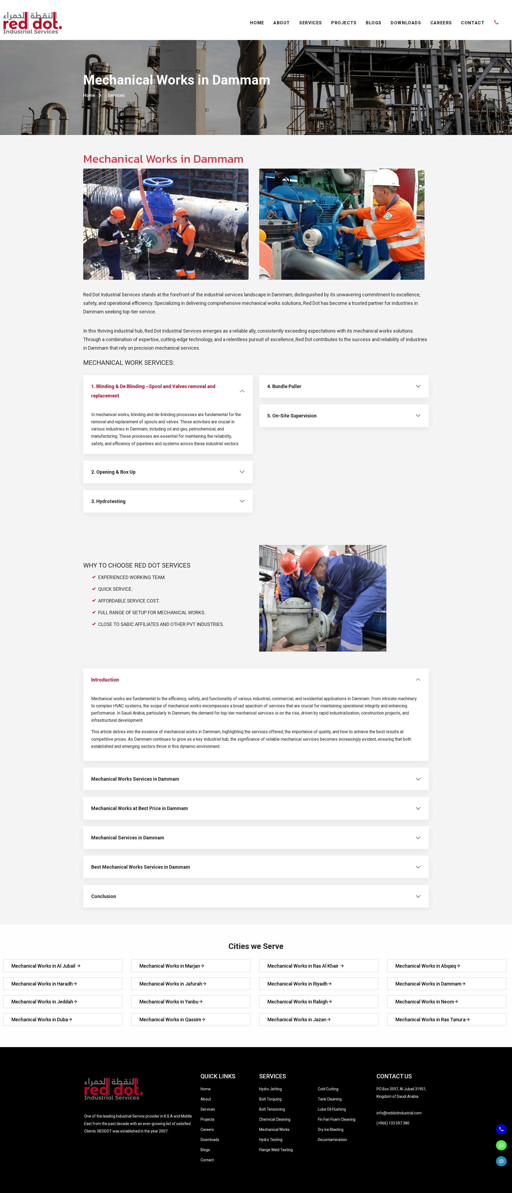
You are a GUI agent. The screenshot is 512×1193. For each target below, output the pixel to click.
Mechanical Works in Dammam (428, 984)
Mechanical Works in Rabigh (297, 1001)
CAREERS (441, 22)
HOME (257, 22)
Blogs (205, 1150)
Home (89, 95)
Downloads (210, 1140)
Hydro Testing (270, 1140)
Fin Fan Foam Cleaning (336, 1119)
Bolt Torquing (270, 1099)
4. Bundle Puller (284, 386)
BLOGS (374, 22)
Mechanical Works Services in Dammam (135, 779)
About (206, 1099)
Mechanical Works (274, 1129)
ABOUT (281, 22)
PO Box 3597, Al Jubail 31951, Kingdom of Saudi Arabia (401, 1093)
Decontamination (332, 1140)
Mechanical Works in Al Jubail (43, 966)
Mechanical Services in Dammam (127, 837)
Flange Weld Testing (276, 1150)
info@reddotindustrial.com (399, 1113)
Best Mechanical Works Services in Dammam (140, 867)
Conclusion (103, 896)
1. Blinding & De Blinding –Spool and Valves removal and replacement (153, 391)
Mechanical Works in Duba (39, 1019)
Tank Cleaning (330, 1099)
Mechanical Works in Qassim (170, 1019)
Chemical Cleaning (274, 1119)
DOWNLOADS (406, 22)
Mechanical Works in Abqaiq (425, 966)
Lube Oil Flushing (332, 1109)
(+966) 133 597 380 (393, 1123)
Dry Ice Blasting (330, 1129)
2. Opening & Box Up (113, 472)
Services (208, 1109)
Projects (207, 1119)
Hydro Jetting (270, 1089)
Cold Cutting (328, 1089)
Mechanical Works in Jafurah (170, 984)
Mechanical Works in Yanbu (168, 1001)
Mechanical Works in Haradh (42, 984)
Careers (207, 1129)
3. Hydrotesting (108, 501)
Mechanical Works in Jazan (296, 1019)
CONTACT (473, 22)
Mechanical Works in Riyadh (297, 984)
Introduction (105, 680)
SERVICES (310, 22)
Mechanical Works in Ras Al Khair (303, 966)
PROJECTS (344, 22)
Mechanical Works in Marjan (169, 966)
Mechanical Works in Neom (424, 1001)
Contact (207, 1160)
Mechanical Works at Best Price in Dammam (139, 808)
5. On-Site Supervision (292, 415)
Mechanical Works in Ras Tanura (430, 1019)
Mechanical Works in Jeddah (42, 1001)
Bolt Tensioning (272, 1109)
